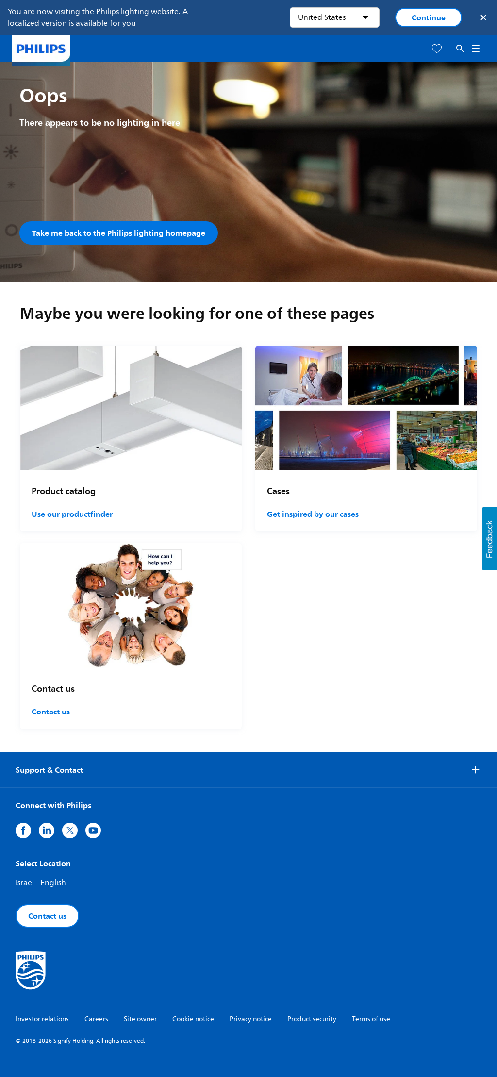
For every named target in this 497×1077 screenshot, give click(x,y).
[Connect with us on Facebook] (23, 830)
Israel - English (41, 883)
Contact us (51, 711)
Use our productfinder (72, 514)
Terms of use (371, 1019)
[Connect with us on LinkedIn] (46, 830)
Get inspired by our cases (313, 514)
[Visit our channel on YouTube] (93, 830)
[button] (489, 538)
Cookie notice (193, 1019)
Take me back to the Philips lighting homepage (118, 233)
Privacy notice (251, 1019)
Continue (429, 17)
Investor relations (42, 1019)
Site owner (140, 1019)
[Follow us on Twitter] (70, 830)
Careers (96, 1019)
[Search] (460, 49)
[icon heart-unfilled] (437, 49)
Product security (311, 1019)
